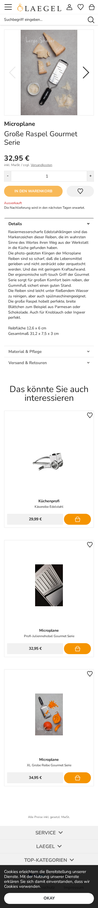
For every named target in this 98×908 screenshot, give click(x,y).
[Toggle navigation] (8, 7)
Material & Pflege (25, 351)
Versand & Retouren (27, 362)
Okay (49, 898)
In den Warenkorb (33, 191)
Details (15, 224)
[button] (85, 72)
